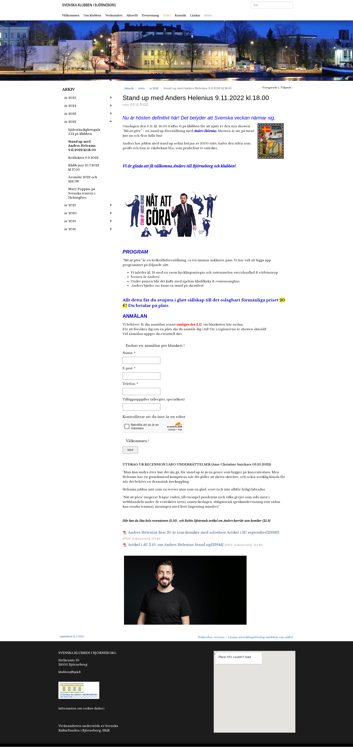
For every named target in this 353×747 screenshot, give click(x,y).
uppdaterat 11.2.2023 (72, 636)
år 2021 (70, 205)
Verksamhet (113, 15)
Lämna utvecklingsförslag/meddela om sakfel (260, 637)
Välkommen (70, 15)
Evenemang (150, 15)
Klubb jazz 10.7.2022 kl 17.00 (83, 167)
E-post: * (129, 368)
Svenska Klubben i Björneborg (89, 5)
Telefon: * (130, 384)
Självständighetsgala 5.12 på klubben (84, 132)
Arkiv (167, 15)
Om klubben (92, 15)
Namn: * (129, 353)
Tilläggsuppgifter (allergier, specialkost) (153, 399)
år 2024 (70, 106)
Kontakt (180, 15)
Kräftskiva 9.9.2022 (83, 158)
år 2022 (70, 122)
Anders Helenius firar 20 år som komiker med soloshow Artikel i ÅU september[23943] (203, 532)
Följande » (287, 87)
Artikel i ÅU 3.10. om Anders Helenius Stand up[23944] (175, 545)
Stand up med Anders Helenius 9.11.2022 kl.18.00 (82, 146)
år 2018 (70, 229)
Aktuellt (132, 15)
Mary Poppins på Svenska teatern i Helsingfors (81, 193)
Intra (208, 15)
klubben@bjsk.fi (69, 672)
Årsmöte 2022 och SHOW (82, 179)
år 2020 (70, 213)
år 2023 (70, 114)
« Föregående (269, 87)
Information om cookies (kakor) (81, 708)
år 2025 (70, 98)
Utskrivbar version (211, 637)
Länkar (195, 15)
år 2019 (70, 221)
